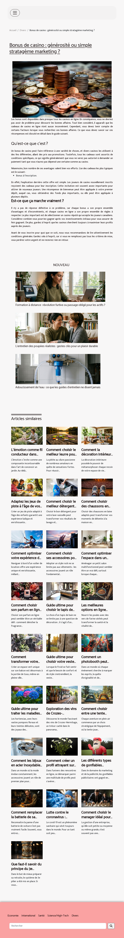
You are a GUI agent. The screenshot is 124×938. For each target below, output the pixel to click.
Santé (41, 915)
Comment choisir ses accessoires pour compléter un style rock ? (62, 560)
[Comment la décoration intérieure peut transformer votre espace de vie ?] (97, 436)
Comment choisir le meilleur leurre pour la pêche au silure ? (61, 454)
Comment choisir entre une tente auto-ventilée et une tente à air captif (96, 716)
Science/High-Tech (58, 915)
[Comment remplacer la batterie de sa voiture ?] (27, 798)
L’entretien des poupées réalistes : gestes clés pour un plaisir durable (56, 346)
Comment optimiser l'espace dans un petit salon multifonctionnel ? (96, 560)
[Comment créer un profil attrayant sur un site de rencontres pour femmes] (62, 746)
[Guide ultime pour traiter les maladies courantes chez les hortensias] (27, 695)
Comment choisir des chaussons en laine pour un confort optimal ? (94, 508)
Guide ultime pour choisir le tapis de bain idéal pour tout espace (61, 612)
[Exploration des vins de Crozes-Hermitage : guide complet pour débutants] (62, 695)
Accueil (12, 30)
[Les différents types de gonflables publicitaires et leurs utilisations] (97, 746)
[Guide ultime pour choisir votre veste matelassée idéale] (62, 643)
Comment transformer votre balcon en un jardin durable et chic (25, 664)
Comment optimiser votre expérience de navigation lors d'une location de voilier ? (27, 560)
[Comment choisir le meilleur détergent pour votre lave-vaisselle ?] (62, 487)
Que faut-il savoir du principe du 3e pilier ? (26, 868)
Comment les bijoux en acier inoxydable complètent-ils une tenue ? (26, 767)
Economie (13, 915)
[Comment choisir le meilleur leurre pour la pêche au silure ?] (62, 436)
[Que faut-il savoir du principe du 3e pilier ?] (27, 850)
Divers (23, 30)
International (28, 915)
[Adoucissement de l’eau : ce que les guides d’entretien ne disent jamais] (57, 369)
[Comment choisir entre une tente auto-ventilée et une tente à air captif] (97, 695)
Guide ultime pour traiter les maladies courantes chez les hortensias (25, 716)
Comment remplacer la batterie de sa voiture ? (26, 817)
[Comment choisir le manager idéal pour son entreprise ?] (97, 798)
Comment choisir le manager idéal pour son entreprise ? (96, 817)
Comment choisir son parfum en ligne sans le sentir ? (26, 609)
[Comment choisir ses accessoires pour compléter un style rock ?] (62, 539)
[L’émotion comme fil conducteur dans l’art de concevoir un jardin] (27, 436)
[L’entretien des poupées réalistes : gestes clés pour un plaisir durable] (56, 328)
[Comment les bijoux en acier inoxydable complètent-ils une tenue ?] (27, 746)
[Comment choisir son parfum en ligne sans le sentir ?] (27, 591)
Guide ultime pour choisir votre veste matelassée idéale (60, 661)
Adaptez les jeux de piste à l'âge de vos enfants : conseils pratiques (26, 508)
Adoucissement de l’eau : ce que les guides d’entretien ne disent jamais (57, 387)
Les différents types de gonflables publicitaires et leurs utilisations (96, 767)
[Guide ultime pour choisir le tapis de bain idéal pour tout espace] (62, 591)
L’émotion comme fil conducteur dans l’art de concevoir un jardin (26, 457)
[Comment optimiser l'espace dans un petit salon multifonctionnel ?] (97, 539)
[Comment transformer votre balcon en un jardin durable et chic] (27, 643)
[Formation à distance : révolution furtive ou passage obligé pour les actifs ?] (60, 287)
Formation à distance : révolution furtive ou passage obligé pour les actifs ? (60, 305)
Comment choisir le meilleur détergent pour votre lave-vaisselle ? (61, 508)
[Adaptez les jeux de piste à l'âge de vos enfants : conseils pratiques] (27, 487)
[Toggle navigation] (15, 12)
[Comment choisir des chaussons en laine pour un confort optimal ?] (97, 487)
